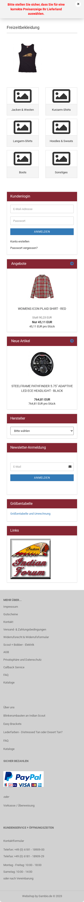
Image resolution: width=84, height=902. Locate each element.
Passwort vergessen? (24, 248)
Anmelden (42, 231)
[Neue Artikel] (72, 341)
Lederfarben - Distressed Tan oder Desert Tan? (32, 732)
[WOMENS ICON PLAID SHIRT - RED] (42, 286)
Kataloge (9, 682)
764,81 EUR (42, 399)
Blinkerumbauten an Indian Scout (24, 715)
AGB (6, 652)
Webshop (28, 896)
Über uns (9, 707)
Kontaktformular (13, 841)
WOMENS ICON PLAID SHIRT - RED (42, 308)
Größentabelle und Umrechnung (30, 513)
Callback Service (13, 667)
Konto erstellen (19, 241)
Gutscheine (10, 614)
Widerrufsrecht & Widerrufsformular (26, 637)
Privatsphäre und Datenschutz (22, 659)
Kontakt (8, 622)
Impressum (10, 606)
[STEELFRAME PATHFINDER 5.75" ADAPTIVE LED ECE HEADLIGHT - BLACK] (42, 363)
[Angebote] (72, 263)
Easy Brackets (12, 724)
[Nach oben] (71, 895)
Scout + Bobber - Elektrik (18, 644)
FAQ (6, 675)
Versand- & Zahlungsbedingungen (24, 629)
